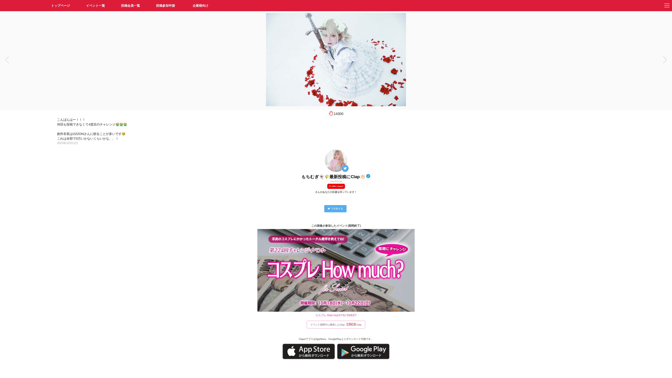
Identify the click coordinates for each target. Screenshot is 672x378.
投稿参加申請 (165, 5)
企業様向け (200, 5)
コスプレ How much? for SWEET (336, 315)
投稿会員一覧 (130, 5)
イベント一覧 (95, 5)
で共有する (337, 208)
